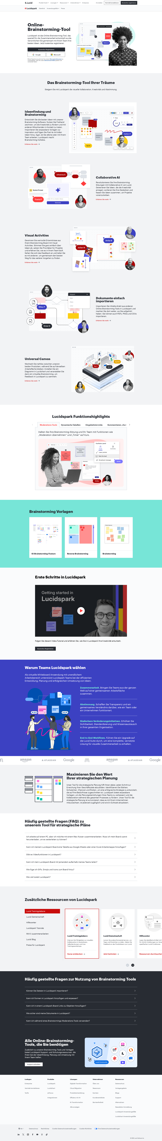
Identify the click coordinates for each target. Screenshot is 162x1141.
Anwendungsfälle (52, 8)
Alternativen (119, 1102)
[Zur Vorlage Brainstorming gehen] (116, 537)
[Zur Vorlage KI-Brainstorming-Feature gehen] (45, 537)
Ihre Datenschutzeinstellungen (109, 1128)
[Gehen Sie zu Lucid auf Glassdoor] (42, 1134)
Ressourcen (63, 3)
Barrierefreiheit (98, 1102)
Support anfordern (33, 1064)
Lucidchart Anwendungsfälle (125, 1116)
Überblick (42, 8)
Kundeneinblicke (99, 1097)
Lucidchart (51, 1088)
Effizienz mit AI (75, 1097)
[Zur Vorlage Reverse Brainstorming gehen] (81, 537)
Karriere (95, 1093)
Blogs (117, 1093)
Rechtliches (45, 1128)
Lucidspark (51, 1083)
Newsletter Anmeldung (123, 1107)
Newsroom (96, 1088)
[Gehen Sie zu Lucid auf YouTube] (37, 1134)
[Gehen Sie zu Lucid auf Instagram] (28, 1134)
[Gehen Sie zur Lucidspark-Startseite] (31, 8)
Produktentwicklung (77, 1093)
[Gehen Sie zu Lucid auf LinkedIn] (19, 1134)
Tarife (27, 1093)
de (21, 1128)
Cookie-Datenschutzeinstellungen (64, 1128)
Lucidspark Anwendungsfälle (125, 1112)
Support (118, 1097)
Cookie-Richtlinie (85, 1128)
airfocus (50, 1093)
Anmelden (99, 3)
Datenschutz (119, 1083)
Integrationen (52, 1097)
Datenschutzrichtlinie (49, 60)
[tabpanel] (82, 934)
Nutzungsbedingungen (56, 59)
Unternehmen (74, 3)
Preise (63, 8)
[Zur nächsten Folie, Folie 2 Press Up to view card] (132, 965)
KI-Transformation (76, 1102)
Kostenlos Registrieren (46, 49)
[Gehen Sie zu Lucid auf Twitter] (23, 1134)
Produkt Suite (43, 3)
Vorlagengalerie (120, 1088)
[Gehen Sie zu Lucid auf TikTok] (47, 1134)
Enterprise (85, 3)
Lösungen (53, 3)
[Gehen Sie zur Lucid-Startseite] (31, 3)
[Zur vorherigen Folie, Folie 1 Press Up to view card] (127, 965)
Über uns (96, 1083)
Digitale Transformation (78, 1083)
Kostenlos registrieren (129, 3)
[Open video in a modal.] (81, 611)
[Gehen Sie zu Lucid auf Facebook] (33, 1134)
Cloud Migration (76, 1088)
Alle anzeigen (75, 1107)
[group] (81, 463)
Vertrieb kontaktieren (112, 3)
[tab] (48, 424)
